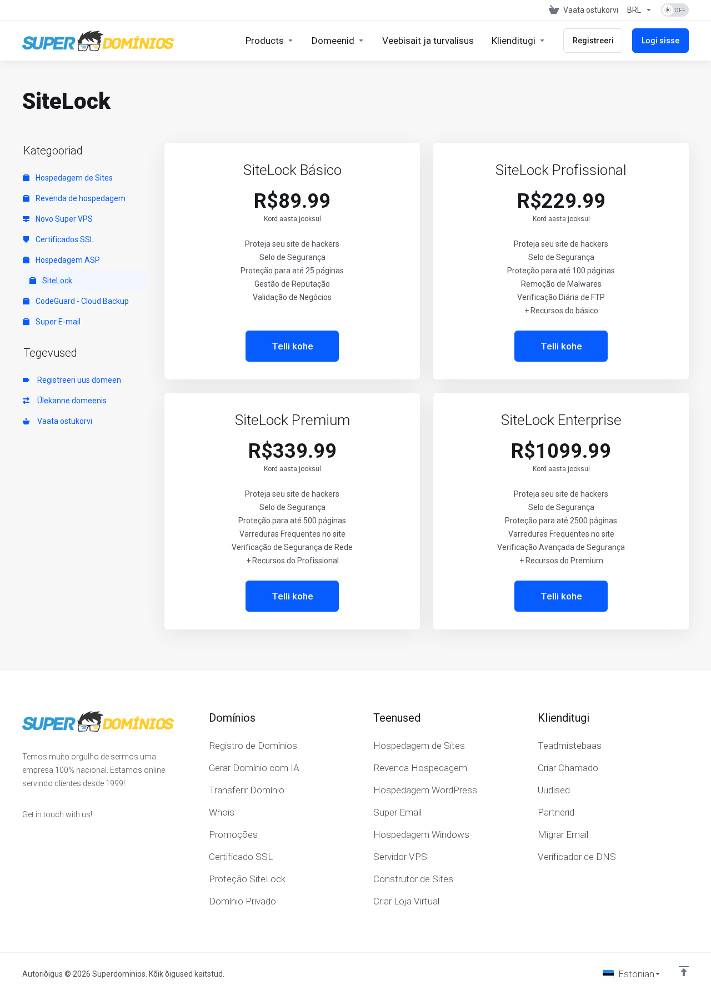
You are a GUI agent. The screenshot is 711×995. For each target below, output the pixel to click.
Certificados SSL (64, 239)
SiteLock (56, 280)
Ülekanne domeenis (70, 400)
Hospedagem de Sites (73, 177)
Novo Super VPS (63, 218)
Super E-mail (57, 321)
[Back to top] (684, 971)
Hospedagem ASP (67, 260)
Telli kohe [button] (292, 346)
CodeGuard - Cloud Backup (81, 301)
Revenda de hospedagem (80, 198)
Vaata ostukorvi (63, 421)
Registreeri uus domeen (77, 380)
